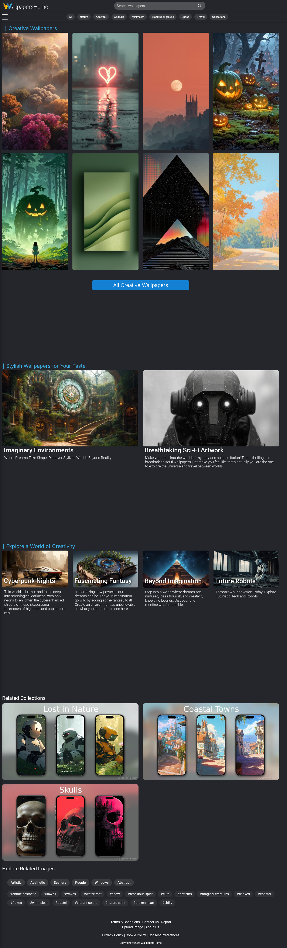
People (80, 883)
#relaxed (243, 894)
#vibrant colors (86, 903)
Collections (219, 16)
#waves (70, 894)
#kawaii (50, 894)
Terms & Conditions (125, 922)
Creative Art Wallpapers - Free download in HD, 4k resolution (25, 6)
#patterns (184, 894)
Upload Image (132, 927)
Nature (84, 16)
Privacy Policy (112, 935)
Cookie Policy (136, 935)
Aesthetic (37, 883)
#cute (165, 894)
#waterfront (93, 894)
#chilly (167, 903)
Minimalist (138, 16)
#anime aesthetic (23, 894)
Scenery (60, 883)
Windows (102, 883)
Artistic (16, 883)
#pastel (61, 903)
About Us (152, 927)
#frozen (16, 903)
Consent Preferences (163, 935)
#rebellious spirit (140, 894)
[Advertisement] (141, 326)
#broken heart (143, 903)
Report (166, 922)
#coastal (264, 894)
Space (185, 16)
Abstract (101, 16)
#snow (115, 894)
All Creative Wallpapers (140, 285)
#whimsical (38, 903)
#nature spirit (115, 903)
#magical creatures (214, 894)
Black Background (163, 16)
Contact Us (150, 922)
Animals (119, 16)
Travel (201, 16)
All (70, 16)
